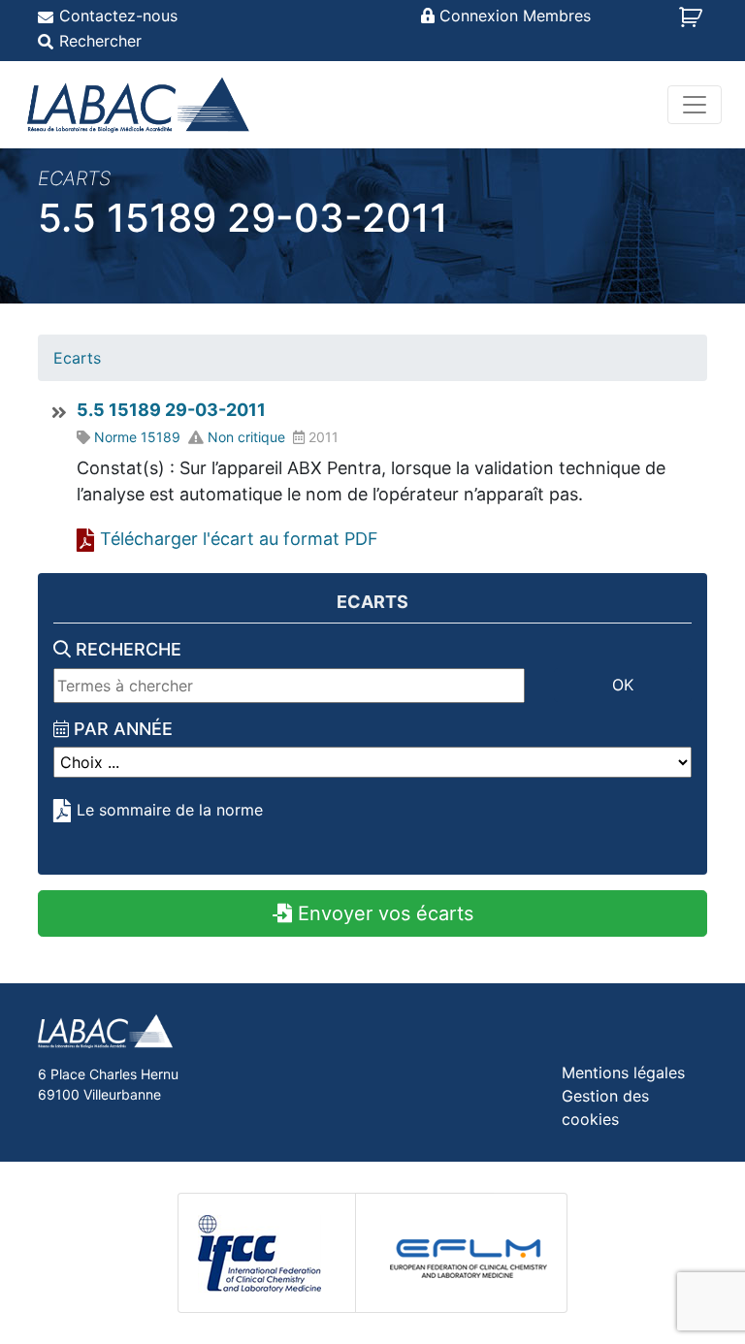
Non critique (246, 437)
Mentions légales (623, 1072)
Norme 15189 (137, 437)
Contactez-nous (118, 15)
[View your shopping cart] (693, 23)
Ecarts (77, 358)
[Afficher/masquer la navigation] (694, 104)
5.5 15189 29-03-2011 (171, 410)
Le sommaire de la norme (170, 809)
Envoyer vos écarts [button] (382, 913)
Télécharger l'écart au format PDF (239, 538)
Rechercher (100, 40)
